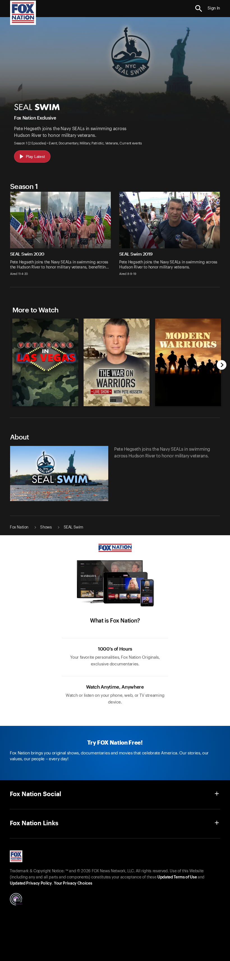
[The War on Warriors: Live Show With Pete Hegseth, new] (117, 405)
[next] (222, 365)
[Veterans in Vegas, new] (45, 405)
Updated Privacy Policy (31, 883)
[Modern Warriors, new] (188, 405)
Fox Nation (19, 527)
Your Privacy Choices (73, 883)
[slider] (115, 359)
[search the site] (198, 8)
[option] (43, 359)
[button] (198, 8)
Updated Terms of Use (177, 877)
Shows (46, 527)
